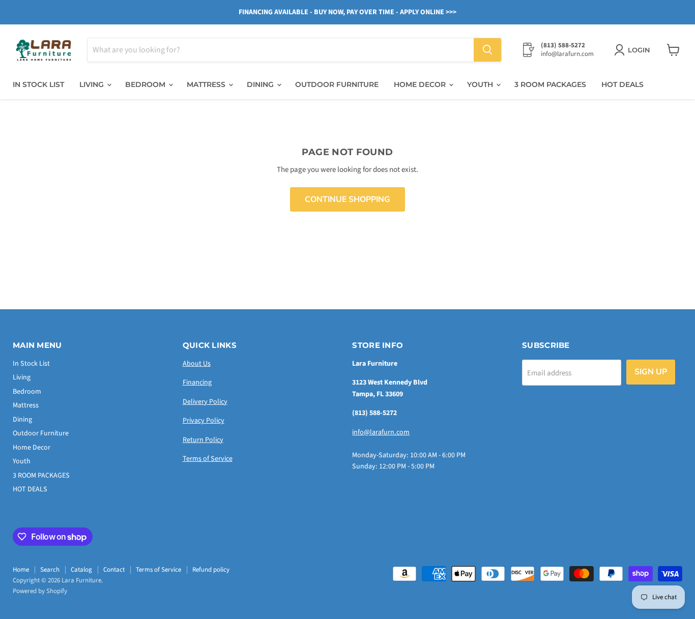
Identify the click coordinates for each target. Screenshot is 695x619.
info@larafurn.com (381, 432)
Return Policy (203, 440)
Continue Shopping (347, 199)
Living (92, 84)
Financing (197, 382)
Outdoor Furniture (337, 84)
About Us (197, 364)
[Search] (487, 50)
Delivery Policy (205, 402)
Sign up (650, 371)
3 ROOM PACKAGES (550, 84)
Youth (481, 84)
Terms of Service (208, 459)
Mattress (207, 84)
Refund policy (210, 569)
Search (50, 569)
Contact (114, 569)
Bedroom (146, 84)
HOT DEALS (622, 84)
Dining (261, 84)
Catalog (81, 569)
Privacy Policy (203, 421)
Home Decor (421, 84)
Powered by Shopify (40, 591)
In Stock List (38, 84)
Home (21, 569)
